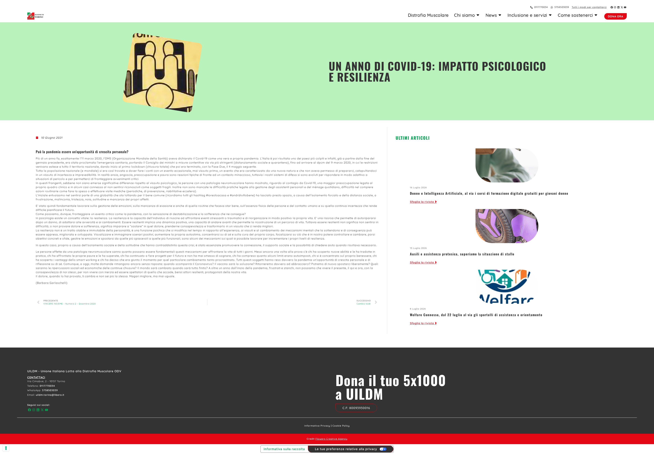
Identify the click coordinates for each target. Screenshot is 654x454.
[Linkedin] (618, 7)
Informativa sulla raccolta (284, 449)
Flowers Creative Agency (331, 438)
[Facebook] (611, 7)
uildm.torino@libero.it (50, 394)
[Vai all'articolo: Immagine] (507, 165)
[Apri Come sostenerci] (596, 15)
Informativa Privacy (317, 425)
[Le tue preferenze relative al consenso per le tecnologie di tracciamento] (6, 448)
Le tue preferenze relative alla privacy (346, 449)
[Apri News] (500, 15)
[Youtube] (625, 7)
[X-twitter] (622, 7)
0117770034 (47, 385)
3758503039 (50, 390)
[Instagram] (615, 7)
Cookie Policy (341, 425)
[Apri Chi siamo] (478, 15)
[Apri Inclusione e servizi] (550, 15)
